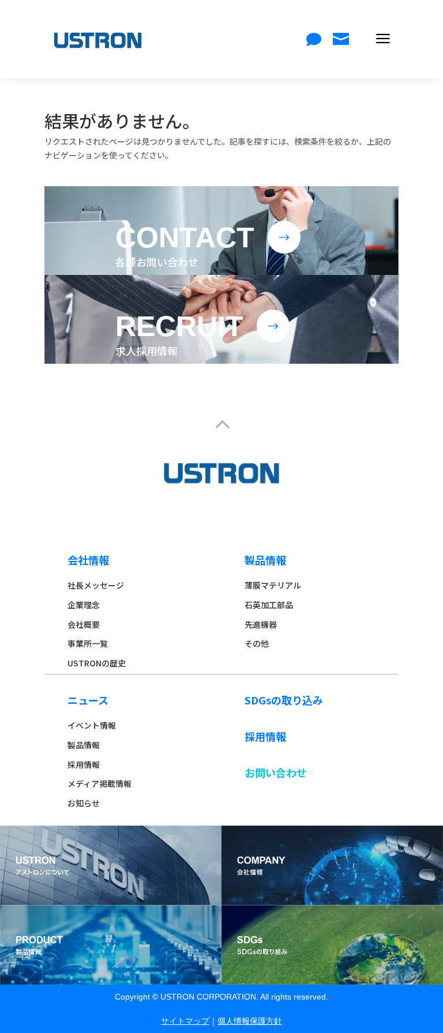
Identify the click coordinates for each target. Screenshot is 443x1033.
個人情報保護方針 (249, 1021)
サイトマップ (185, 1021)
